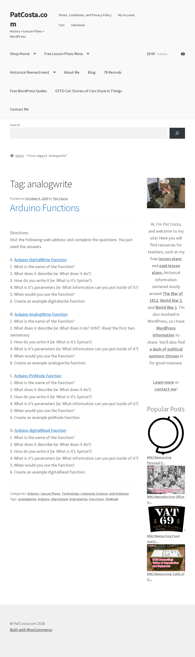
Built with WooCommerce (31, 629)
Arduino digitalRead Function (40, 430)
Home (19, 155)
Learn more (163, 382)
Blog (92, 72)
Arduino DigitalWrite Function (40, 259)
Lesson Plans (50, 493)
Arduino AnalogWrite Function (41, 314)
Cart (61, 25)
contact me (165, 389)
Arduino (33, 493)
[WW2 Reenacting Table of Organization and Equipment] (166, 557)
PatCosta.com (28, 19)
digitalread (59, 499)
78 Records (113, 72)
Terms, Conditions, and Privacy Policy (85, 15)
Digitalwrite (78, 499)
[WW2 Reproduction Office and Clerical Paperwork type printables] (166, 479)
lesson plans (170, 258)
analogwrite (27, 499)
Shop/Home (20, 53)
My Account (126, 15)
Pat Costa (60, 198)
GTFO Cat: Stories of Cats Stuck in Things (88, 90)
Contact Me (19, 109)
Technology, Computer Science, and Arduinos (95, 493)
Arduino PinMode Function (37, 375)
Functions (96, 499)
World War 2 (171, 300)
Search (15, 125)
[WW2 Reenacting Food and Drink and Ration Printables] (166, 519)
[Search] (177, 133)
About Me (71, 72)
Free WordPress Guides (28, 90)
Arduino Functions (44, 207)
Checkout (78, 25)
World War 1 (166, 307)
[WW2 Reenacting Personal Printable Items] (166, 436)
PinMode (112, 499)
